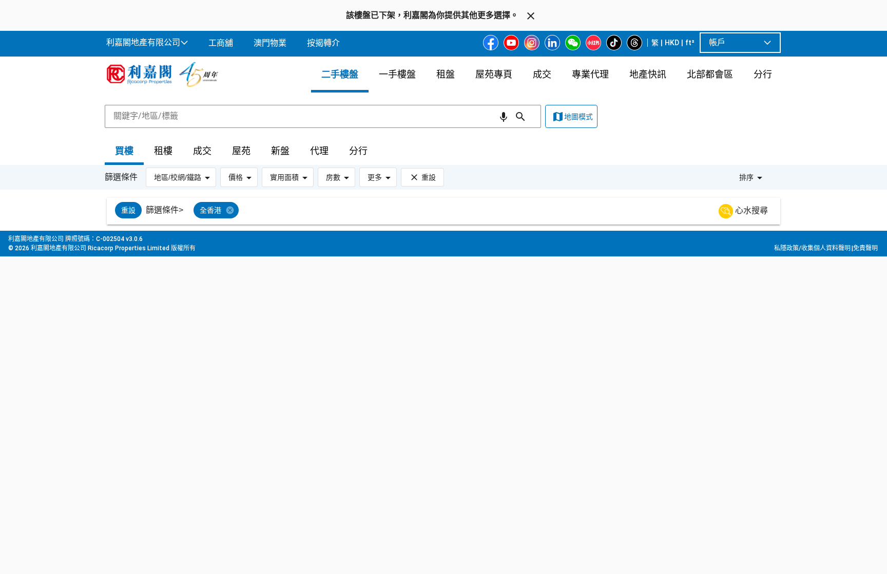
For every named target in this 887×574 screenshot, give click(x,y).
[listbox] (456, 211)
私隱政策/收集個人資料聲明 (812, 248)
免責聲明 (865, 248)
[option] (128, 210)
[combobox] (323, 116)
